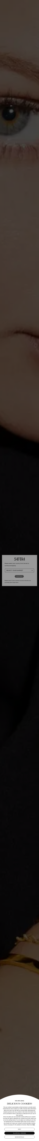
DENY (19, 1129)
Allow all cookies (19, 1133)
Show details (19, 1137)
